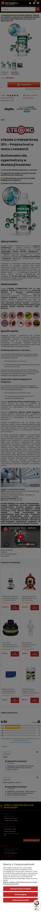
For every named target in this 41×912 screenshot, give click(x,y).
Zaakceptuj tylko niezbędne (20, 889)
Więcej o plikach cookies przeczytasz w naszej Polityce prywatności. (20, 883)
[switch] (36, 909)
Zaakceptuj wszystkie (20, 900)
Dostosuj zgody (20, 894)
